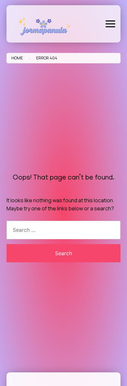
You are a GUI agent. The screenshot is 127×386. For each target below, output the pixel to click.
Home (17, 58)
